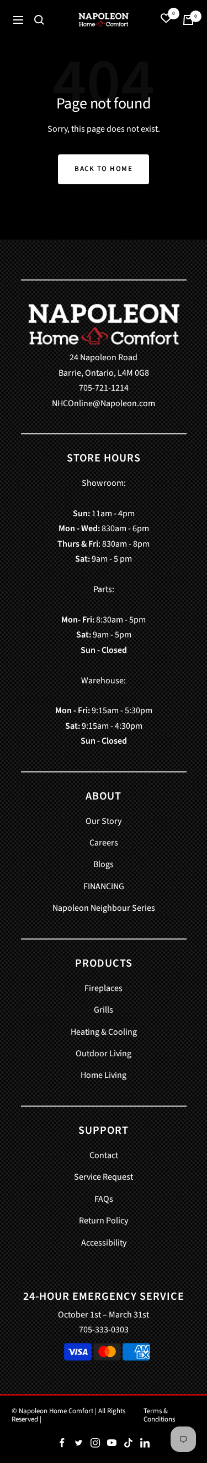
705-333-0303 (104, 1330)
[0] (166, 19)
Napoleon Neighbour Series (103, 908)
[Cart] (188, 20)
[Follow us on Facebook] (62, 1443)
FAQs (103, 1199)
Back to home (103, 169)
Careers (103, 843)
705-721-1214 (104, 388)
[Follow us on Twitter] (79, 1443)
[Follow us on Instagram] (95, 1443)
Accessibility (103, 1243)
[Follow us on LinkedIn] (145, 1443)
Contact (103, 1155)
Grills (103, 1010)
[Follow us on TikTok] (128, 1443)
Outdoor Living (103, 1053)
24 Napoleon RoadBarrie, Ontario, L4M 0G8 (104, 364)
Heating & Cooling (104, 1032)
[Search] (39, 20)
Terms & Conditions (159, 1415)
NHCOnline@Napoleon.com (103, 403)
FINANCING (103, 886)
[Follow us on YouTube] (112, 1443)
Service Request (103, 1177)
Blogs (103, 864)
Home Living (103, 1075)
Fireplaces (103, 988)
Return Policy (103, 1221)
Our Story (103, 821)
